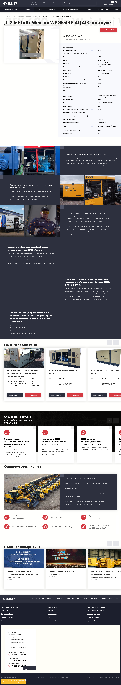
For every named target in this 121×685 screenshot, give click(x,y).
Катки (49, 617)
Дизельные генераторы (70, 10)
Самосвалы (5, 610)
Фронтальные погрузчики (9, 607)
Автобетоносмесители (9, 621)
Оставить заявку (108, 30)
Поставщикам (103, 10)
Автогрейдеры (52, 607)
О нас (116, 10)
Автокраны (51, 610)
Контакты (88, 10)
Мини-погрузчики (7, 617)
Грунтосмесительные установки (97, 610)
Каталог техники (11, 10)
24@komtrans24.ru (17, 637)
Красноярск (108, 4)
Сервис (39, 10)
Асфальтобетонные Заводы (96, 607)
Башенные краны (53, 621)
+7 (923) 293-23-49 (19, 660)
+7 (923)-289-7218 (111, 2)
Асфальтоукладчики (93, 614)
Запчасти (27, 10)
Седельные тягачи (7, 614)
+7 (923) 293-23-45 (19, 666)
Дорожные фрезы (92, 621)
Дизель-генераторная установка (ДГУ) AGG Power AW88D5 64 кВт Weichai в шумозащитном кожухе (22, 373)
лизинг (14, 395)
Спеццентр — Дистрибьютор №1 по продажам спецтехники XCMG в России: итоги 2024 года (22, 574)
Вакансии (51, 10)
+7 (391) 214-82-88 (19, 655)
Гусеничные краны (93, 617)
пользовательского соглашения (58, 677)
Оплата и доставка (71, 599)
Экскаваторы (52, 614)
